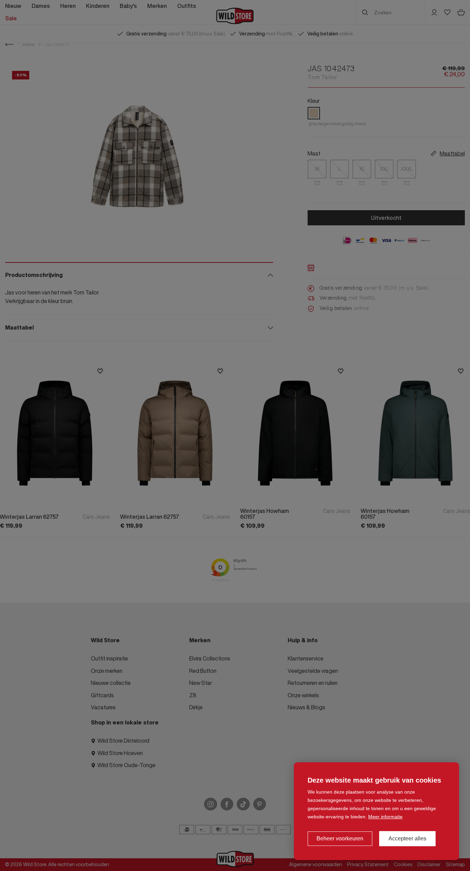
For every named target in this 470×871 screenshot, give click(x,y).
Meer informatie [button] (385, 816)
